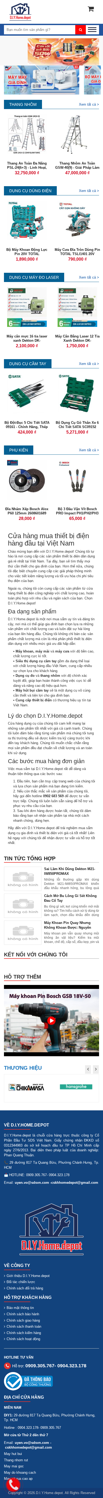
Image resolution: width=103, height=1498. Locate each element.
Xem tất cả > (89, 104)
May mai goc (14, 1466)
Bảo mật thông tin (20, 1308)
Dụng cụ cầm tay (27, 363)
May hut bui (13, 1454)
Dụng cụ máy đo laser (34, 277)
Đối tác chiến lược (21, 1282)
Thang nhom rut (16, 1460)
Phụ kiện (18, 450)
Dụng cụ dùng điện (30, 191)
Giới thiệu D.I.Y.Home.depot (28, 1276)
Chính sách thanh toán (24, 1326)
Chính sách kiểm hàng (24, 1333)
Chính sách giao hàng (23, 1320)
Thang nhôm (23, 104)
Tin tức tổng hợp (29, 858)
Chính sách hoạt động (23, 1339)
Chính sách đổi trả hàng (25, 1288)
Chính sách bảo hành (23, 1314)
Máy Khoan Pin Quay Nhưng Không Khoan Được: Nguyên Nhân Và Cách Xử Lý (67, 927)
